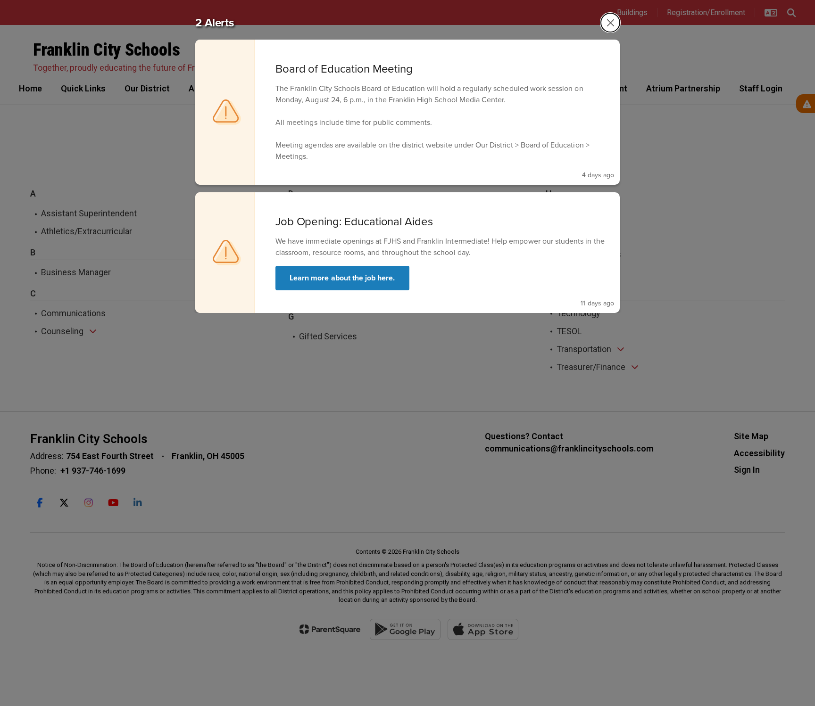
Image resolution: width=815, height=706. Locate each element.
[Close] (610, 22)
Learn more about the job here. (342, 277)
